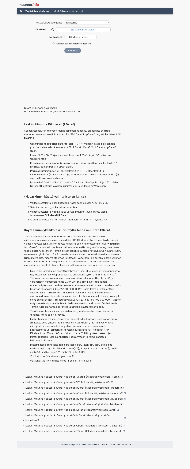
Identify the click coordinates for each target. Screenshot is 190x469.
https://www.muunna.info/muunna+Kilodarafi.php (52, 111)
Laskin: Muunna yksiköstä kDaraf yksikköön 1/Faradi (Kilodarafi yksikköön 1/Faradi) (72, 376)
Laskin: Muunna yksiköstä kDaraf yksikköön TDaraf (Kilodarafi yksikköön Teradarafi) (73, 431)
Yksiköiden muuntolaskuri (68, 11)
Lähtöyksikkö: (57, 37)
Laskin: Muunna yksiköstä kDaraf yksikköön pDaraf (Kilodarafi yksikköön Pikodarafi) (73, 387)
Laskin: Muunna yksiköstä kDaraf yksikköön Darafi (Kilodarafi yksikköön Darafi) (70, 409)
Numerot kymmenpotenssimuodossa (73, 44)
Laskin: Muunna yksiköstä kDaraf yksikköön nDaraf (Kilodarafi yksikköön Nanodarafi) (74, 393)
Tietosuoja (86, 444)
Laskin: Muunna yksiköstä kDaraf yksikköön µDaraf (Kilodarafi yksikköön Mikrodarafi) (74, 398)
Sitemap (96, 444)
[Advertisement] (72, 77)
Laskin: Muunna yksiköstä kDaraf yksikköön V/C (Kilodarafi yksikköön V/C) (67, 382)
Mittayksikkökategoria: (49, 22)
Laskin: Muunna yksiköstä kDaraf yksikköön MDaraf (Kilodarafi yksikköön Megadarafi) (67, 418)
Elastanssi (98, 202)
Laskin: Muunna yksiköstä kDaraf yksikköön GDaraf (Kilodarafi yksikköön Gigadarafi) (73, 425)
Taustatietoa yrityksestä (69, 444)
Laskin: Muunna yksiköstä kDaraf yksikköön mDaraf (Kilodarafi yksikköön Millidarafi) (73, 404)
